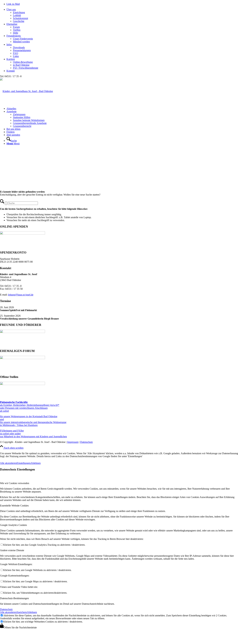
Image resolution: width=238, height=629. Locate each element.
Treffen (16, 30)
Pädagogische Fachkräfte (14, 402)
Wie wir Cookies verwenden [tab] (14, 483)
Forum (16, 27)
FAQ (15, 53)
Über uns (11, 9)
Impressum (72, 442)
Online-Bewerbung (23, 62)
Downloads (19, 47)
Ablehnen (36, 463)
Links (16, 56)
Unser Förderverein (23, 38)
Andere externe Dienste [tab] (12, 550)
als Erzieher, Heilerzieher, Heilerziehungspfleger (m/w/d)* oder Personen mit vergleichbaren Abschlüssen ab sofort (29, 408)
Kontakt (10, 70)
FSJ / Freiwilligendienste (25, 67)
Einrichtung (19, 12)
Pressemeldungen (22, 50)
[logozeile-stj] (26, 91)
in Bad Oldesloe (21, 65)
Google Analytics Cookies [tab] (13, 525)
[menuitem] (122, 108)
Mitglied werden (21, 41)
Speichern (22, 612)
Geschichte (18, 21)
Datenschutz (86, 442)
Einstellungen (24, 463)
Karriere (10, 59)
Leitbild (17, 15)
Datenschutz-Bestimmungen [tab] (14, 598)
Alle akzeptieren (8, 463)
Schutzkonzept (20, 18)
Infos (9, 44)
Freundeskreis (13, 35)
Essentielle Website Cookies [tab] (14, 505)
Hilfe (15, 32)
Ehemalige (11, 24)
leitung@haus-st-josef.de (20, 294)
